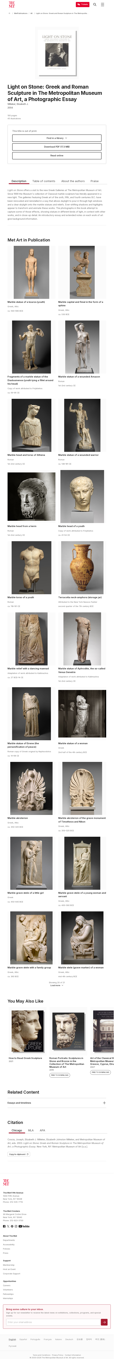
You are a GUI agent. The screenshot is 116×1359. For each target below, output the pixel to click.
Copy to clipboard (17, 1154)
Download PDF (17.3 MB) (57, 146)
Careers (6, 1285)
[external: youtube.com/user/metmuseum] (24, 1226)
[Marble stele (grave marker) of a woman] (82, 937)
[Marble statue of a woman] (82, 713)
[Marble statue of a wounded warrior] (82, 425)
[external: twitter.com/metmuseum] (8, 1226)
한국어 (89, 1339)
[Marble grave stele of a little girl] (31, 863)
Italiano (58, 1339)
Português (35, 1339)
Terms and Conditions (41, 1355)
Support (7, 1260)
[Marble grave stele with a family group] (31, 937)
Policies (6, 1249)
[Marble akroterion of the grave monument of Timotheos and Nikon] (82, 788)
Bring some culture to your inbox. (25, 1309)
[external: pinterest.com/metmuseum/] (12, 1226)
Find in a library (55, 138)
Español (23, 1339)
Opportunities (9, 1281)
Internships (8, 1298)
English (12, 1339)
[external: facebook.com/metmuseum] (4, 1226)
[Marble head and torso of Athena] (31, 425)
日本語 (80, 1339)
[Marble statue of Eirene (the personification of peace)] (31, 713)
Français (48, 1339)
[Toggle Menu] (102, 4)
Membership (8, 1265)
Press (5, 1253)
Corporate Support (11, 1274)
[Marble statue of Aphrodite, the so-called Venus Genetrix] (82, 638)
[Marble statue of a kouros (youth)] (31, 272)
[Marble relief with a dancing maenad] (31, 638)
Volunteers (8, 1290)
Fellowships (8, 1294)
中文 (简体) (100, 1339)
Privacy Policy (57, 1355)
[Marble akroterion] (31, 788)
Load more (55, 985)
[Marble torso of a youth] (31, 567)
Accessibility (8, 1244)
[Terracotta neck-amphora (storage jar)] (82, 567)
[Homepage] (12, 5)
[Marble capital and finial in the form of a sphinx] (82, 272)
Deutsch (69, 1339)
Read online (56, 155)
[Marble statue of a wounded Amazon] (82, 347)
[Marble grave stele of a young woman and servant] (82, 863)
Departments (9, 1240)
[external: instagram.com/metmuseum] (16, 1226)
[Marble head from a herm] (31, 496)
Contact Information (73, 1355)
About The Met (10, 1236)
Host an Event (9, 1269)
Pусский (12, 1346)
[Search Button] (94, 4)
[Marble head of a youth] (82, 496)
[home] (10, 13)
